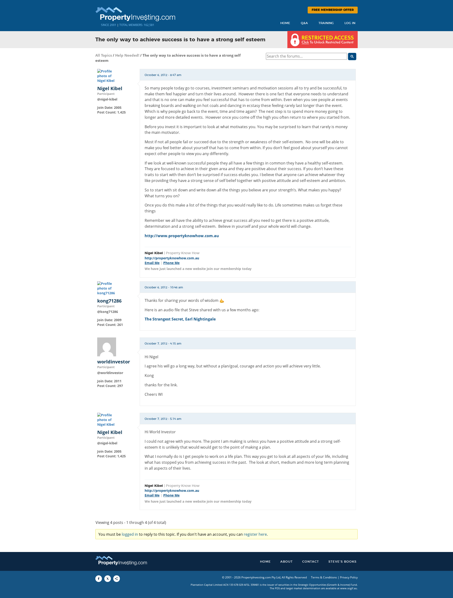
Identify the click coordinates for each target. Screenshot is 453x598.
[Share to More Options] (116, 578)
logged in (130, 534)
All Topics (103, 55)
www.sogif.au (348, 588)
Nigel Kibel (109, 88)
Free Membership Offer (333, 10)
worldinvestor (113, 362)
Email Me (152, 263)
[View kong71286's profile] (106, 288)
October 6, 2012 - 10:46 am (164, 287)
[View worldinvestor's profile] (106, 346)
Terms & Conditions (324, 577)
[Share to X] (107, 578)
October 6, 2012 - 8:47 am (163, 75)
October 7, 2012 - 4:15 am (163, 343)
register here (255, 534)
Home (285, 23)
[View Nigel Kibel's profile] (106, 75)
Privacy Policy (349, 577)
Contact (310, 561)
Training (326, 23)
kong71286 (109, 301)
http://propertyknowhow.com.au (172, 258)
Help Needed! (127, 55)
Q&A (304, 23)
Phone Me (171, 263)
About (286, 561)
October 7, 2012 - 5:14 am (163, 418)
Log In (349, 23)
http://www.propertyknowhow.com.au (182, 235)
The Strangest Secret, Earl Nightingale (180, 319)
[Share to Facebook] (98, 578)
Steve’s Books (342, 561)
